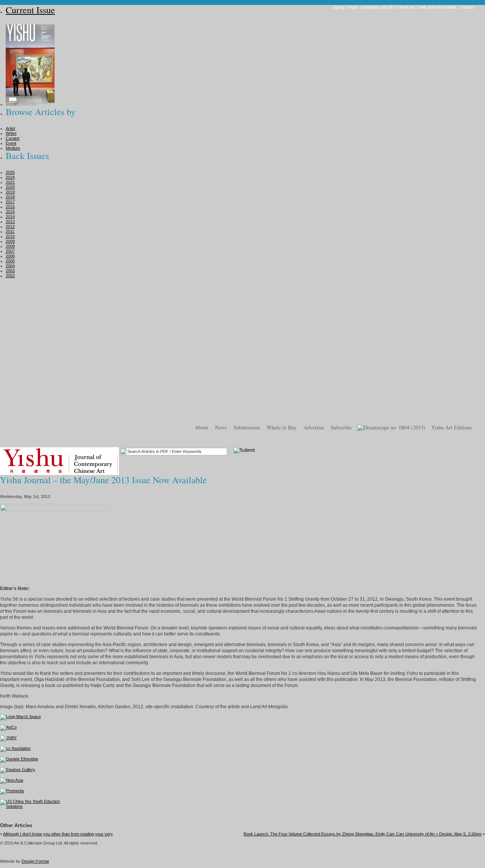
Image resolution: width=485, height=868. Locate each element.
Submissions (246, 427)
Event (11, 143)
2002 (10, 275)
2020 (10, 187)
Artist (10, 128)
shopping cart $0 (377, 7)
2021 (10, 182)
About (201, 427)
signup (339, 7)
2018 (10, 197)
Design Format (35, 861)
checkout (406, 7)
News (221, 427)
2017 (10, 202)
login (353, 7)
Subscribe (341, 427)
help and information (437, 7)
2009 (10, 241)
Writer (11, 133)
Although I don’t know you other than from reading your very (58, 834)
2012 (10, 226)
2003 (10, 271)
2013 (10, 221)
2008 (10, 246)
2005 (10, 261)
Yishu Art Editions (451, 427)
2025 (10, 172)
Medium (13, 148)
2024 (10, 177)
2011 (10, 231)
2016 (10, 207)
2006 (10, 256)
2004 (10, 266)
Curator (13, 138)
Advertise (314, 427)
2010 (10, 236)
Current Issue (30, 10)
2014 (10, 216)
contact (467, 7)
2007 (10, 251)
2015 (10, 211)
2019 (10, 192)
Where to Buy (282, 427)
